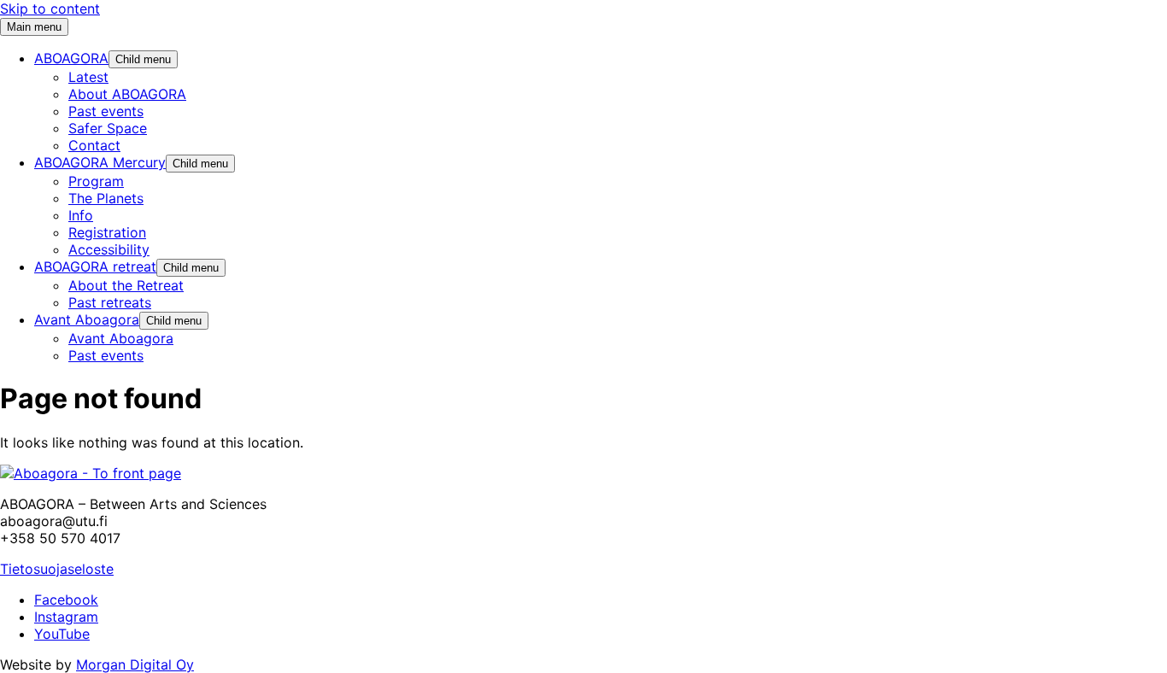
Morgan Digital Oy (135, 664)
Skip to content (50, 8)
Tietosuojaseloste (57, 568)
